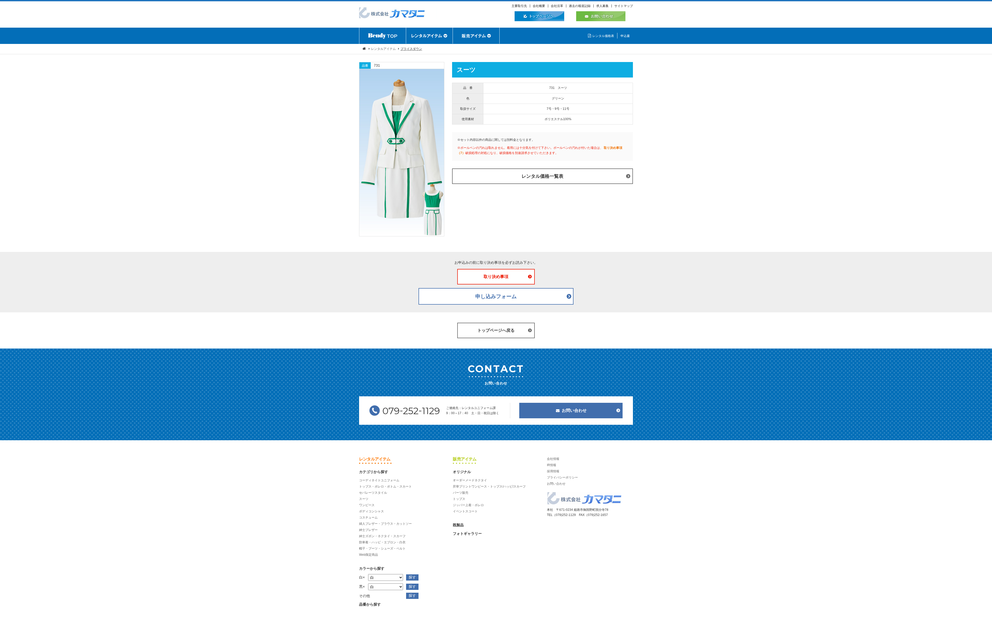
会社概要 (539, 5)
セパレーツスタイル (373, 493)
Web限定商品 (368, 555)
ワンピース (367, 505)
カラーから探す (371, 568)
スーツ (363, 499)
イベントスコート (465, 511)
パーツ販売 (460, 493)
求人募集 (602, 5)
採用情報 (553, 471)
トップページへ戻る (496, 330)
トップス (459, 499)
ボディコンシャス (371, 511)
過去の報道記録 (580, 5)
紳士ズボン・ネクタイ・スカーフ (382, 536)
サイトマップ (623, 5)
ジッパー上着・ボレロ (468, 505)
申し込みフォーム (496, 296)
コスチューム (368, 517)
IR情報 (551, 465)
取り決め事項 (496, 276)
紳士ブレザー (368, 530)
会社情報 (553, 459)
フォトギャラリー (467, 533)
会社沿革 (557, 5)
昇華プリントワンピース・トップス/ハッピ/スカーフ (489, 486)
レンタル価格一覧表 (542, 176)
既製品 (458, 525)
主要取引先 (519, 5)
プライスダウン (411, 49)
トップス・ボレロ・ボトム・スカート (385, 486)
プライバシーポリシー (562, 477)
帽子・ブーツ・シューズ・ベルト (382, 548)
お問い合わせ (574, 410)
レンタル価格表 (603, 36)
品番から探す (370, 604)
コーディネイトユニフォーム (379, 480)
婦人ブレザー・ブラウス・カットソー (385, 524)
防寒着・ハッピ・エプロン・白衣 (382, 542)
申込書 (625, 36)
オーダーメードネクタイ (470, 480)
